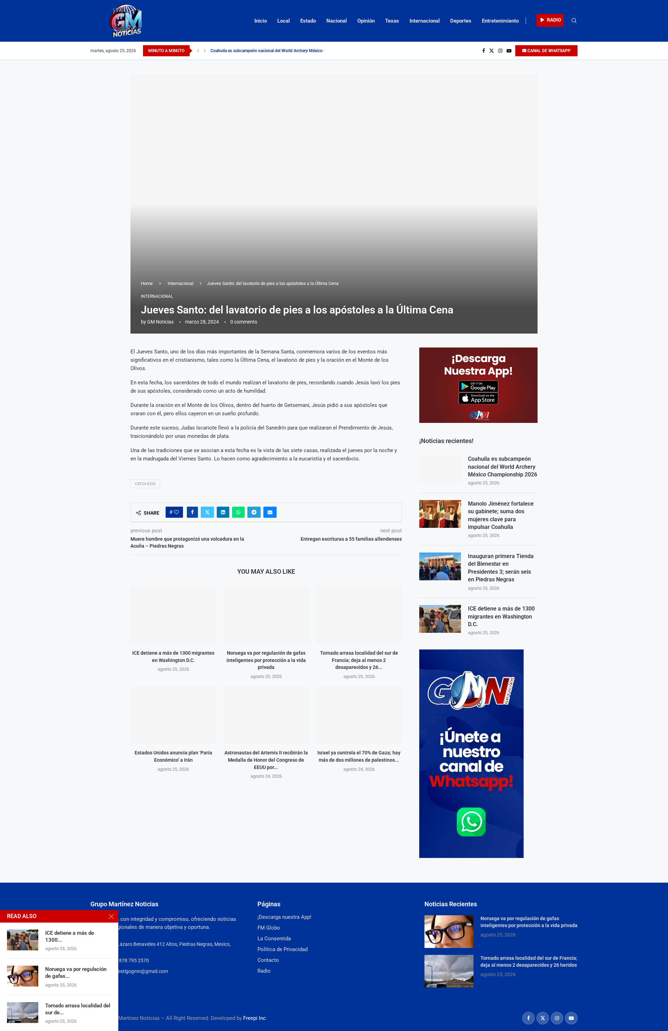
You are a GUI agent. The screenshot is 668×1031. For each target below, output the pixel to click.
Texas (392, 21)
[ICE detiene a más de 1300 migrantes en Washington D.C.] (173, 615)
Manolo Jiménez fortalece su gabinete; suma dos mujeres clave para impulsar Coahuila (501, 515)
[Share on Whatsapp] (238, 512)
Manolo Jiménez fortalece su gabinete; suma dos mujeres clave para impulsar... (283, 50)
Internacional (424, 21)
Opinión (366, 21)
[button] (198, 50)
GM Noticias (160, 322)
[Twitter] (491, 51)
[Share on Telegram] (254, 512)
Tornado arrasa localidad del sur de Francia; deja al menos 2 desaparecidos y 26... (359, 660)
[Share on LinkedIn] (223, 512)
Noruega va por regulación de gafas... (75, 972)
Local (283, 21)
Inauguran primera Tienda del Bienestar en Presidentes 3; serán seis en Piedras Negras (501, 568)
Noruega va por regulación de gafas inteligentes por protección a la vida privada (266, 660)
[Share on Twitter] (207, 512)
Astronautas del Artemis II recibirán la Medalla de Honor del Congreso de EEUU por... (266, 760)
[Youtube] (509, 51)
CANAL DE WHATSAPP (548, 50)
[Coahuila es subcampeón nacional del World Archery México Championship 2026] (440, 469)
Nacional (336, 21)
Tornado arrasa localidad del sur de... (77, 1009)
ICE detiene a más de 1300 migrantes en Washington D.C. (501, 616)
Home (147, 283)
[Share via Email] (270, 512)
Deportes (460, 21)
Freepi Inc (254, 1018)
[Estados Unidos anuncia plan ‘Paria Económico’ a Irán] (173, 714)
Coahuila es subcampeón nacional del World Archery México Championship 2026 (502, 467)
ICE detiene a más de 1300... (69, 936)
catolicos (145, 484)
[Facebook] (483, 51)
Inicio (260, 21)
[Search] (574, 21)
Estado (308, 21)
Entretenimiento (500, 21)
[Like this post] (176, 512)
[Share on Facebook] (192, 512)
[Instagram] (500, 51)
